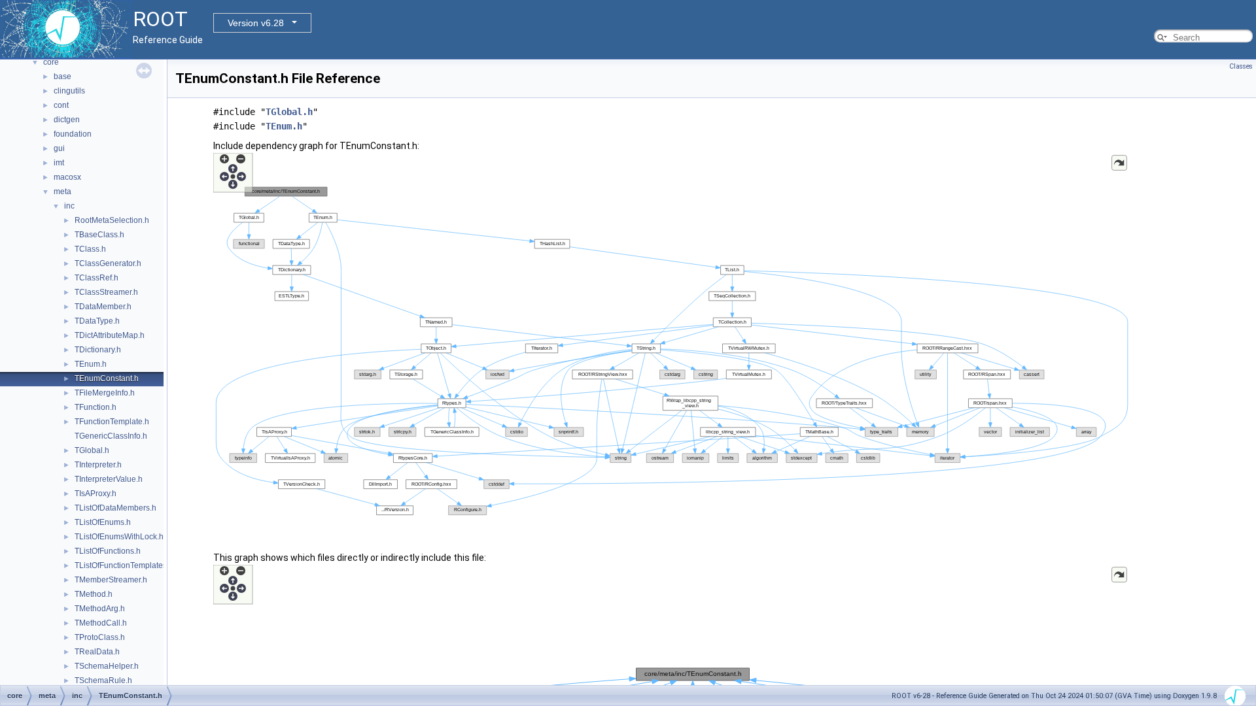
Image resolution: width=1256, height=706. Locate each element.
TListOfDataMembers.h (115, 508)
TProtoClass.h (100, 637)
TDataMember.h (103, 306)
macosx (67, 177)
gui (59, 148)
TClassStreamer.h (106, 292)
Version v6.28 (256, 23)
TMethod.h (94, 594)
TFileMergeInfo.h (105, 392)
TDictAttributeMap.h (110, 335)
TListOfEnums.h (103, 522)
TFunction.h (95, 407)
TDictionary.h (98, 349)
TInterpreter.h (98, 464)
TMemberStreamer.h (111, 579)
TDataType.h (97, 321)
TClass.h (90, 249)
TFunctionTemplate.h (112, 421)
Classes (1241, 66)
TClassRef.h (96, 277)
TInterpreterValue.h (109, 479)
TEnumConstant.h (107, 378)
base (62, 76)
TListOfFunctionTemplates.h (124, 565)
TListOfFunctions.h (108, 551)
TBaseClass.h (99, 234)
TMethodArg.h (100, 608)
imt (59, 162)
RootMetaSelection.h (112, 220)
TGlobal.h (92, 450)
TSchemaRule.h (103, 680)
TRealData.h (97, 651)
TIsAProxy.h (95, 493)
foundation (73, 134)
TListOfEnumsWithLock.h (119, 536)
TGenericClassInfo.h (111, 436)
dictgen (67, 119)
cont (61, 105)
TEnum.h (91, 364)
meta (62, 191)
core (51, 62)
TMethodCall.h (101, 623)
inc (69, 205)
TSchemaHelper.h (107, 666)
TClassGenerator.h (108, 263)
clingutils (69, 90)
